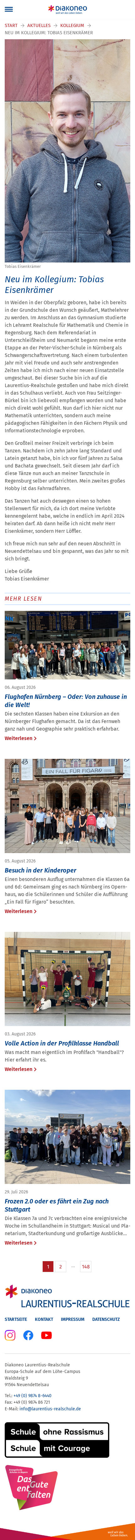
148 (86, 1267)
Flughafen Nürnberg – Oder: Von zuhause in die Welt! (66, 701)
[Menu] (9, 9)
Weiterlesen (18, 738)
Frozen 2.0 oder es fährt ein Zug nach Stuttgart (57, 1205)
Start (11, 25)
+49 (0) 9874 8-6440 (32, 1395)
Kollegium (72, 25)
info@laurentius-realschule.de (50, 1409)
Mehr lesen (23, 598)
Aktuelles (39, 25)
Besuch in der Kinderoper (40, 870)
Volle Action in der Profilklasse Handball (62, 1043)
